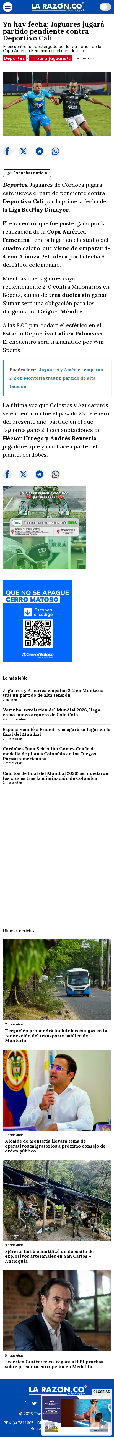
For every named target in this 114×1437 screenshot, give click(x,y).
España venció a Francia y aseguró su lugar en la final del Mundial (56, 732)
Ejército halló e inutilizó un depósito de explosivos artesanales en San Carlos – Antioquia (49, 1256)
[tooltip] (7, 151)
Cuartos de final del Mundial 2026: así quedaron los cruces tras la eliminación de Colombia (55, 776)
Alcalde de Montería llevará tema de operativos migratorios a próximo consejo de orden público (55, 1146)
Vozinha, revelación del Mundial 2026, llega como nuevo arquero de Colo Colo (51, 712)
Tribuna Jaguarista (50, 58)
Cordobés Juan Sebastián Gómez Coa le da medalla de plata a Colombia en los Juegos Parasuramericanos (49, 753)
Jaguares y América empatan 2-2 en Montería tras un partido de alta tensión (53, 693)
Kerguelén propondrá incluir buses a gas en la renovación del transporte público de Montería (56, 1036)
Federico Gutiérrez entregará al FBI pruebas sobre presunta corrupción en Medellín (54, 1364)
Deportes (14, 58)
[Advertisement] (57, 853)
